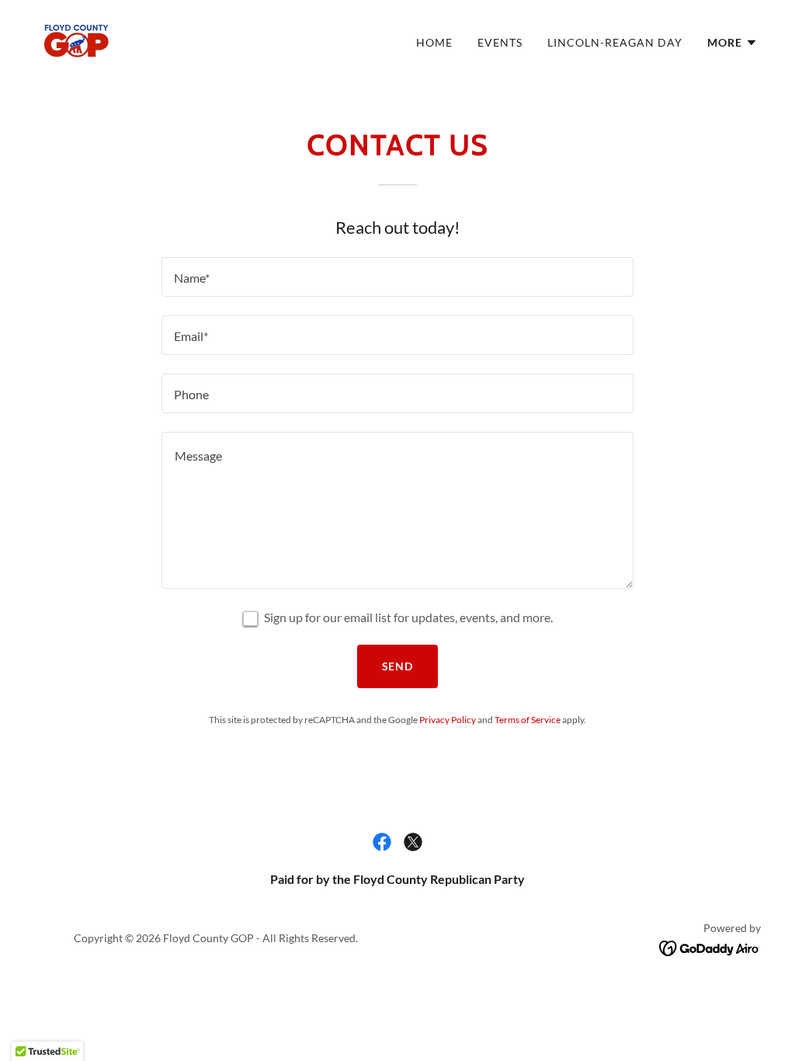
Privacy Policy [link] (447, 719)
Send (398, 666)
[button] (732, 42)
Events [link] (499, 42)
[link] (76, 38)
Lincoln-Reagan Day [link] (614, 42)
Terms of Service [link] (528, 719)
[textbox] (397, 277)
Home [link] (434, 42)
